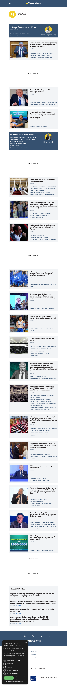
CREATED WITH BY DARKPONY (48, 678)
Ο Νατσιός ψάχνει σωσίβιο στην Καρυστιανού (41, 467)
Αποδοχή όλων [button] (8, 678)
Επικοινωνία (33, 658)
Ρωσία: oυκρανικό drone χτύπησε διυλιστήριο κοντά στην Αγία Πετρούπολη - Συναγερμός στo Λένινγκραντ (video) (33, 602)
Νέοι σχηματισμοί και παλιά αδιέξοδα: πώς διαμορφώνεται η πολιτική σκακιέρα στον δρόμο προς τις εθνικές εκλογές (43, 419)
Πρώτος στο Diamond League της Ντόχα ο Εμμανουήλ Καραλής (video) (43, 317)
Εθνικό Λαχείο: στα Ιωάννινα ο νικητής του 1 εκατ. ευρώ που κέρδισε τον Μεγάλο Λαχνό (43, 537)
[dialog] (15, 662)
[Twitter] (33, 636)
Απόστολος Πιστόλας (48, 35)
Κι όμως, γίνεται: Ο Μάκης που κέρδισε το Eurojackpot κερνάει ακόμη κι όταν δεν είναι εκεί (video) (42, 296)
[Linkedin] (41, 636)
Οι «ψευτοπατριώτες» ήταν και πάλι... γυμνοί (43, 339)
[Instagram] (24, 636)
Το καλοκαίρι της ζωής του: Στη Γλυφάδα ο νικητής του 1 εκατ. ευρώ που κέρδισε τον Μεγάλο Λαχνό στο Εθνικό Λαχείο (42, 115)
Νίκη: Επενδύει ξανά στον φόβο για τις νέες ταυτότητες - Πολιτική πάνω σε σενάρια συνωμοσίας (43, 44)
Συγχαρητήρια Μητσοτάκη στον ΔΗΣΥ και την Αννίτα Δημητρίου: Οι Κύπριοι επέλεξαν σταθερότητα (43, 445)
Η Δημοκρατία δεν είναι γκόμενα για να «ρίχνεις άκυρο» (42, 180)
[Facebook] (16, 636)
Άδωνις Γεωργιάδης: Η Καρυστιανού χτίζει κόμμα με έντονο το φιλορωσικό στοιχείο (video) (43, 514)
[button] (14, 682)
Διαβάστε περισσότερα (17, 657)
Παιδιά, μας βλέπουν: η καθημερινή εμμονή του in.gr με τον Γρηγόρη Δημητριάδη (42, 227)
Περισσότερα (33, 559)
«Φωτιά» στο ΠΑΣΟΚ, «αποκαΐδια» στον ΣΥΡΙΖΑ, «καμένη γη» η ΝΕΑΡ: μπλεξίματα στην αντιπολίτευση (42, 388)
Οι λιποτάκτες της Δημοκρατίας (22, 134)
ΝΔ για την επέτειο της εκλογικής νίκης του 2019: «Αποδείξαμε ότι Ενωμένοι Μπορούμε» (41, 273)
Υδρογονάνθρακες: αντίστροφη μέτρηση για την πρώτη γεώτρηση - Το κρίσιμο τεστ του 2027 (32, 595)
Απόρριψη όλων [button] (20, 678)
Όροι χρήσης (33, 651)
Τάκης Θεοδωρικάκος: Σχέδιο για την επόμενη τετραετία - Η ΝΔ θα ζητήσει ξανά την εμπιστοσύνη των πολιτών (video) (43, 490)
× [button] (26, 642)
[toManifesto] (34, 3)
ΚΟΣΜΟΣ (18, 605)
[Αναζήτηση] (57, 3)
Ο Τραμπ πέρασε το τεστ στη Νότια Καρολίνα (23, 28)
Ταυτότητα (33, 654)
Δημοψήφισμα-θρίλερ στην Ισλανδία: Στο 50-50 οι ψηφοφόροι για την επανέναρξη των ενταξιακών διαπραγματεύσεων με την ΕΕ (30, 619)
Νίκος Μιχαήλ (48, 142)
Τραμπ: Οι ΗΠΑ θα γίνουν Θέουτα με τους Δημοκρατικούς (42, 91)
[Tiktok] (50, 636)
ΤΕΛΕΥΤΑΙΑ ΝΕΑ (17, 589)
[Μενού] (9, 3)
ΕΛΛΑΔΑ (18, 598)
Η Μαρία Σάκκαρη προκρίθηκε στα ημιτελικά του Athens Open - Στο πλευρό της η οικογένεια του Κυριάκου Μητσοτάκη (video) (43, 205)
